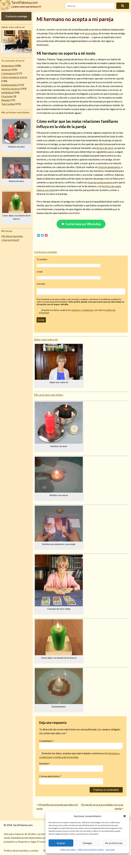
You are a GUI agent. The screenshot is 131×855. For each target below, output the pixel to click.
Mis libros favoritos (12, 236)
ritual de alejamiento (109, 167)
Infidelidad (7, 92)
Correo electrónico (50, 776)
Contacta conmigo (16, 16)
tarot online (91, 33)
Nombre (44, 763)
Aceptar (61, 843)
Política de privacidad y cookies (91, 849)
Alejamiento (8, 65)
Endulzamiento (9, 84)
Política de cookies (68, 849)
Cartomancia (8, 73)
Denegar (87, 843)
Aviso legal (110, 849)
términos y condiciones (82, 310)
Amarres (6, 69)
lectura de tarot (104, 147)
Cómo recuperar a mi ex (14, 77)
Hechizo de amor (10, 88)
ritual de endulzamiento (100, 182)
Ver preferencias (114, 843)
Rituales (5, 100)
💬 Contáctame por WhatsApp (81, 224)
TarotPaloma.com (24, 2)
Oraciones (7, 96)
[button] (124, 816)
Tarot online (7, 103)
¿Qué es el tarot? (10, 239)
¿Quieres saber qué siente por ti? (26, 6)
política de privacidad (66, 757)
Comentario (46, 740)
